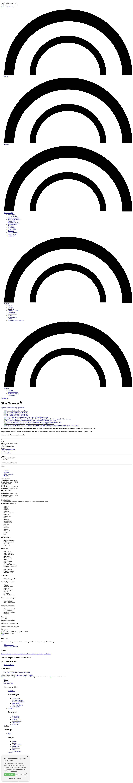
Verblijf (6, 304)
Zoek (6, 475)
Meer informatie (8, 474)
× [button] (27, 756)
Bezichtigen (11, 214)
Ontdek (6, 144)
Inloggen (30, 675)
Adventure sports (13, 232)
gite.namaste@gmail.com (8, 449)
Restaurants (11, 395)
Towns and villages (13, 222)
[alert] (15, 768)
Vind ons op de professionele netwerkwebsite (17, 672)
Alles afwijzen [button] (22, 774)
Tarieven (6, 471)
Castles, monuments (13, 218)
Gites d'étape (11, 312)
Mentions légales (22, 675)
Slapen (10, 305)
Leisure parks (12, 229)
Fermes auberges (13, 392)
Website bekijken (5, 453)
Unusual (10, 307)
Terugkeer (5, 398)
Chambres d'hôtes (13, 310)
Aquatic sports (12, 234)
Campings (11, 309)
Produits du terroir (13, 393)
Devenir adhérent (9, 665)
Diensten (6, 472)
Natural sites (11, 221)
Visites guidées (12, 224)
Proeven (6, 388)
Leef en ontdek (8, 213)
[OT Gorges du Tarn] (7, 7)
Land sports (11, 236)
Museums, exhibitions (14, 219)
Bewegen (10, 226)
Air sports (11, 231)
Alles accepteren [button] (9, 774)
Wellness (10, 318)
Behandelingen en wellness (16, 320)
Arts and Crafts (12, 216)
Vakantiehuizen (12, 314)
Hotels (10, 315)
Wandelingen (11, 227)
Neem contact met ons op (11, 646)
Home (6, 76)
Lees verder (14, 771)
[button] (15, 778)
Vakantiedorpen (12, 317)
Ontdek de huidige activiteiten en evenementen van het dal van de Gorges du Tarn (26, 654)
